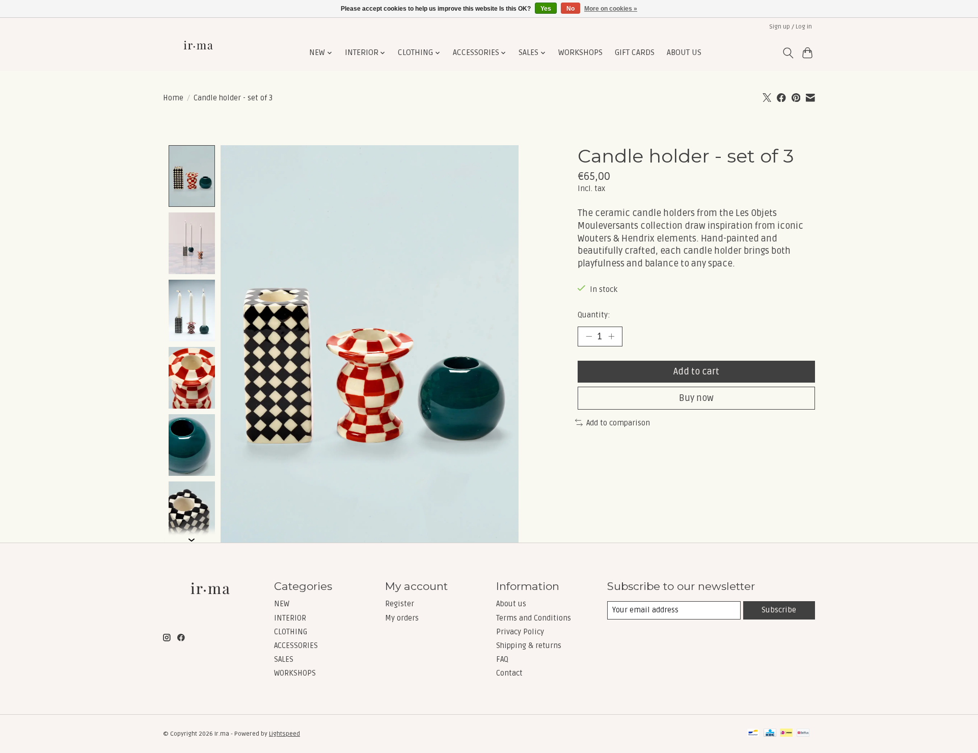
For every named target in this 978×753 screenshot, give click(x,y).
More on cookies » (610, 8)
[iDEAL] (786, 734)
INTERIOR (290, 618)
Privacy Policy (520, 631)
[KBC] (770, 734)
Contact (509, 673)
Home (173, 97)
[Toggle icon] (787, 53)
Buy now (696, 398)
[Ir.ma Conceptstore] (199, 53)
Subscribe (779, 609)
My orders (402, 618)
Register (399, 603)
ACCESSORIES (296, 645)
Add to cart (696, 371)
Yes (545, 8)
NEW (281, 603)
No (570, 8)
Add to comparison (618, 422)
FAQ (502, 659)
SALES (283, 659)
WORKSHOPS (580, 53)
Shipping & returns (528, 645)
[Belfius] (803, 734)
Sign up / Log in (790, 27)
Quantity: (594, 314)
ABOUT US (684, 53)
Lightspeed (284, 734)
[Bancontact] (753, 734)
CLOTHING (290, 631)
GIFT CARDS (635, 53)
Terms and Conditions (533, 618)
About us (511, 603)
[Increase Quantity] (611, 336)
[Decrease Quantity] (589, 336)
